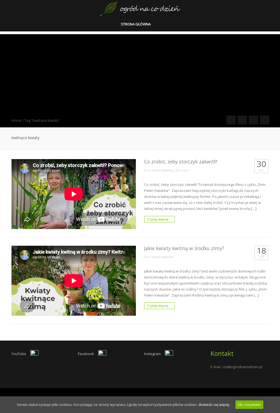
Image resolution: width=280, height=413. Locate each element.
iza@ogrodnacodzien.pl (242, 366)
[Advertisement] (140, 72)
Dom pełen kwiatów (158, 170)
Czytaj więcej (158, 219)
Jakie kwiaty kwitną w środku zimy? (184, 248)
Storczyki (181, 170)
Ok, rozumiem (249, 404)
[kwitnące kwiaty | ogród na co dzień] (140, 8)
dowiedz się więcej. (214, 404)
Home (16, 120)
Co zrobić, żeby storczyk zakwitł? (180, 161)
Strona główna (136, 24)
